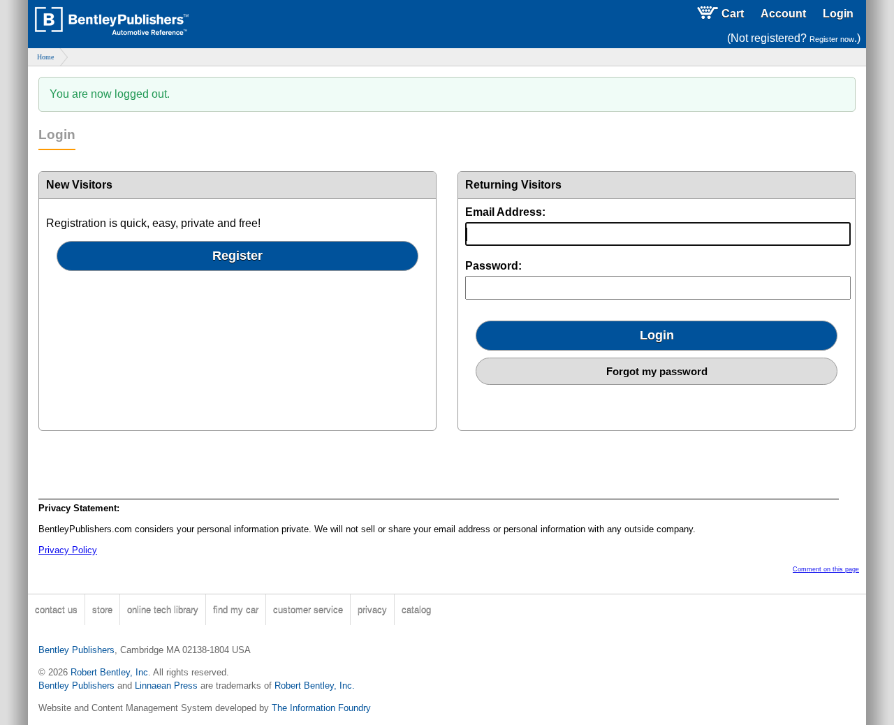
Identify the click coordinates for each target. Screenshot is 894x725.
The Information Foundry (321, 708)
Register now (831, 39)
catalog (416, 609)
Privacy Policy (67, 550)
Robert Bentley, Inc (109, 672)
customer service (308, 609)
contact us (56, 609)
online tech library (162, 609)
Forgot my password (657, 371)
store (102, 609)
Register (237, 256)
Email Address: (505, 212)
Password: (493, 266)
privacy (372, 609)
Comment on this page (826, 569)
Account (783, 14)
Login (838, 14)
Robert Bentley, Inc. (314, 685)
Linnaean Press (166, 685)
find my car (235, 609)
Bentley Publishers (76, 650)
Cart (732, 14)
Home (45, 57)
